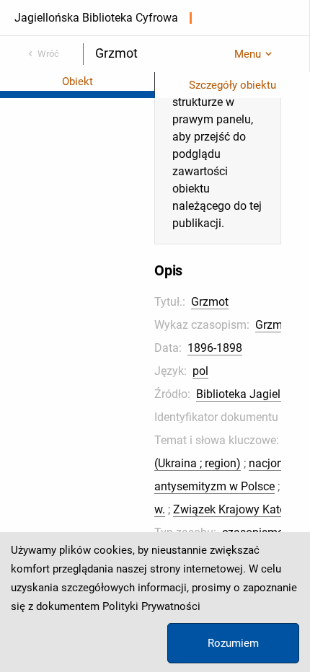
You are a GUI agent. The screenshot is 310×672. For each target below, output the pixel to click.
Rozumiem (233, 643)
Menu (247, 54)
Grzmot (210, 302)
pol (200, 371)
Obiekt (77, 81)
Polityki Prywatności (151, 606)
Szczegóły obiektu (232, 85)
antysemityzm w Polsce (214, 486)
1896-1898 (214, 348)
